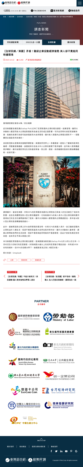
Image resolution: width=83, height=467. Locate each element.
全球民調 (20, 16)
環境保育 (24, 260)
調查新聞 (11, 16)
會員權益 (22, 446)
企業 (11, 260)
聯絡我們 (54, 446)
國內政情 (71, 42)
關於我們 (10, 446)
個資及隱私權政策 (38, 446)
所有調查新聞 (13, 42)
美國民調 (38, 260)
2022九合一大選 (33, 42)
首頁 (4, 16)
